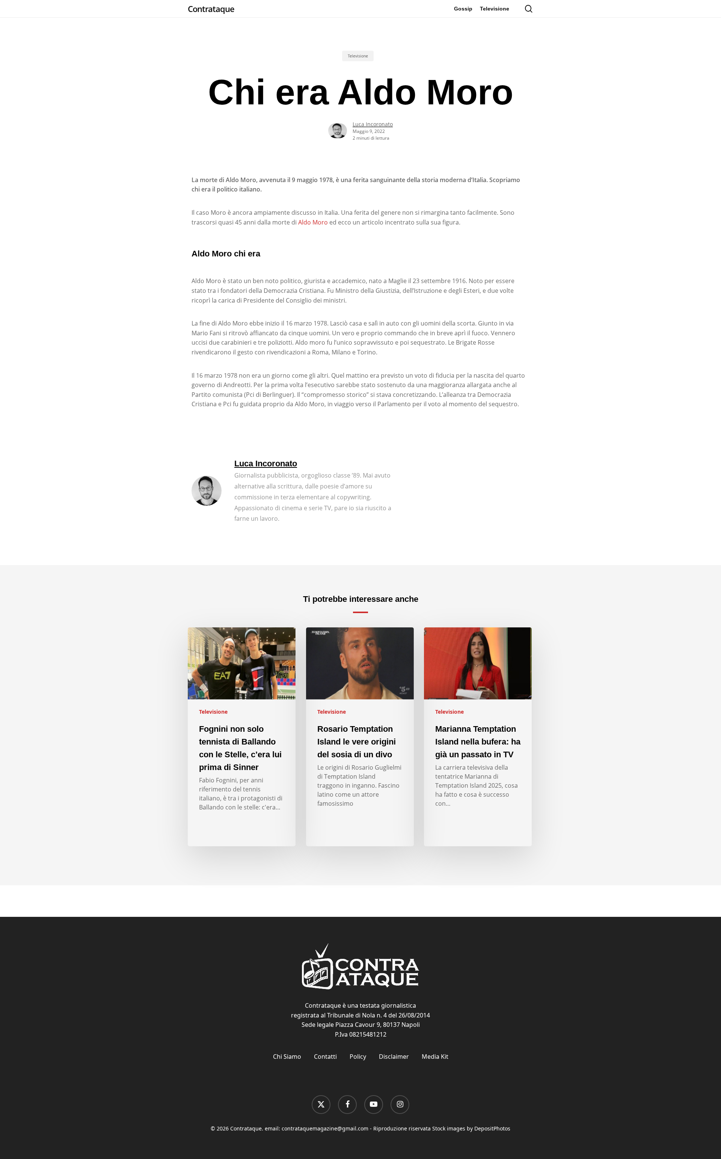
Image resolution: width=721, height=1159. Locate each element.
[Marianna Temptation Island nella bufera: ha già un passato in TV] (478, 737)
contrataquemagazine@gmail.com (325, 1128)
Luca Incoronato (373, 124)
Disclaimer (394, 1056)
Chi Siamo (287, 1056)
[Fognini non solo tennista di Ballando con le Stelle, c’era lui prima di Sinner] (242, 737)
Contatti (325, 1056)
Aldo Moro (313, 222)
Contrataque (211, 9)
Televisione (358, 56)
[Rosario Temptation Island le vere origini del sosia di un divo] (360, 737)
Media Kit (435, 1056)
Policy (358, 1056)
